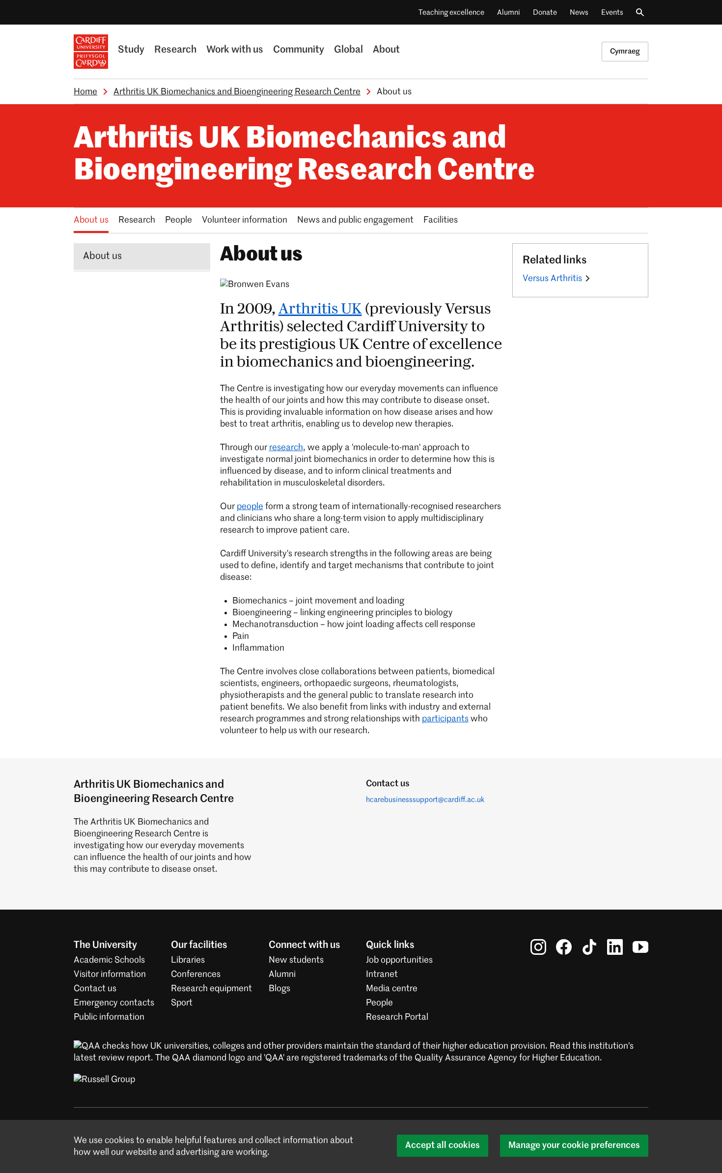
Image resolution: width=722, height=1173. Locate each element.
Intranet (382, 974)
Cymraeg (625, 51)
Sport (182, 1003)
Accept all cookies (442, 1145)
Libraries (188, 960)
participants (445, 719)
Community (298, 50)
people (250, 506)
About (386, 50)
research (286, 447)
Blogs (279, 988)
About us (91, 220)
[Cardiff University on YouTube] (640, 947)
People (178, 220)
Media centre (391, 988)
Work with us (234, 50)
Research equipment (211, 988)
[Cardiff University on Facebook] (564, 947)
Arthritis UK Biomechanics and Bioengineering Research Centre (237, 91)
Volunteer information (244, 220)
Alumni (508, 12)
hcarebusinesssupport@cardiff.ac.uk (425, 799)
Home (85, 91)
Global (348, 50)
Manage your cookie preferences (574, 1145)
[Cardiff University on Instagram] (538, 947)
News (579, 12)
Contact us (95, 988)
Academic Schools (109, 960)
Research (175, 50)
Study (131, 50)
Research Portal (397, 1017)
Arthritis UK (320, 309)
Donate (545, 12)
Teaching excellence (451, 12)
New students (296, 960)
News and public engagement (355, 220)
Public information (109, 1017)
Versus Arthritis (552, 278)
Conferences (196, 974)
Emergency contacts (114, 1003)
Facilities (440, 220)
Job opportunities (399, 960)
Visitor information (110, 974)
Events (612, 12)
